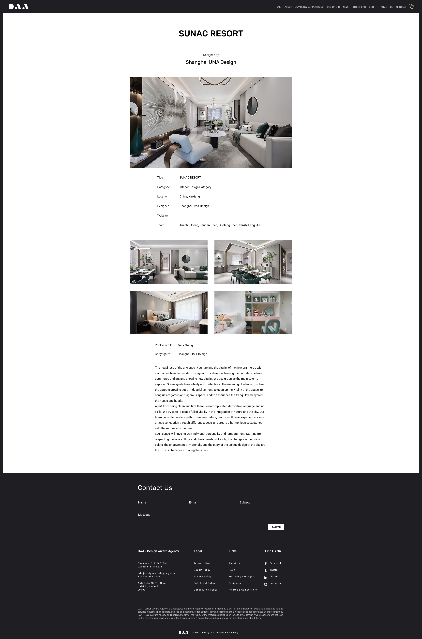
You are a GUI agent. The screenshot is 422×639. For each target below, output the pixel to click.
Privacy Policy (202, 576)
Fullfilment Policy (204, 583)
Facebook (276, 563)
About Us (234, 563)
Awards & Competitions (243, 589)
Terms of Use (202, 563)
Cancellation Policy (206, 589)
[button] (412, 6)
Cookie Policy (202, 570)
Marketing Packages (241, 576)
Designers (235, 583)
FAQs (232, 570)
